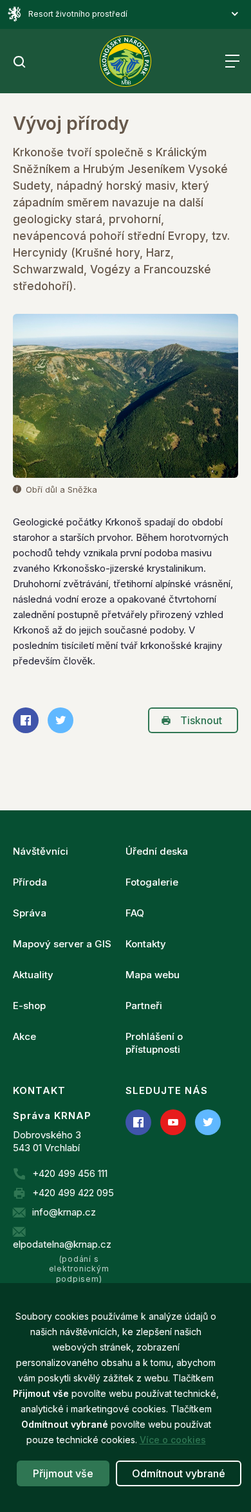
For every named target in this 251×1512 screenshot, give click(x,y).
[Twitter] (208, 1122)
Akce (24, 1036)
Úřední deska (157, 851)
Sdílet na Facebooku (26, 720)
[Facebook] (138, 1122)
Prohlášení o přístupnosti (154, 1042)
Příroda (30, 882)
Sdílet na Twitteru (60, 720)
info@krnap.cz (64, 1212)
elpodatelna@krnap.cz (62, 1244)
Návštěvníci (40, 851)
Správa (29, 913)
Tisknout (201, 720)
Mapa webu (153, 975)
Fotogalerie (152, 882)
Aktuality (33, 975)
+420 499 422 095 (73, 1193)
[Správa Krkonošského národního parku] (125, 61)
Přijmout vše (63, 1473)
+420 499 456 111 (69, 1173)
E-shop (29, 1005)
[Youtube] (173, 1122)
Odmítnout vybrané (178, 1473)
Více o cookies (173, 1439)
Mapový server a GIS (62, 944)
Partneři (144, 1005)
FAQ (135, 913)
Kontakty (146, 944)
